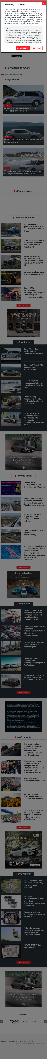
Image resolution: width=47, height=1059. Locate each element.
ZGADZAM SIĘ (23, 48)
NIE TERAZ (37, 48)
